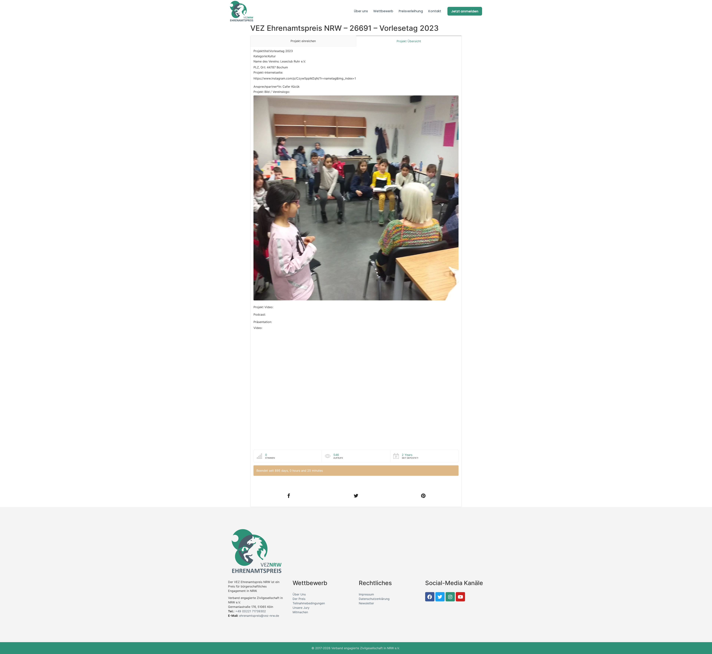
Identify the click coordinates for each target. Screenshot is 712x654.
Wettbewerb (383, 11)
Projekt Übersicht (409, 41)
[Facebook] (429, 596)
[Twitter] (440, 596)
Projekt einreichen (303, 41)
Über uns (361, 11)
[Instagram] (450, 596)
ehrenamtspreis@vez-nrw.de (259, 615)
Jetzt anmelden (464, 11)
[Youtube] (460, 596)
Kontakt (434, 11)
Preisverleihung (411, 11)
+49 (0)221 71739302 (250, 611)
